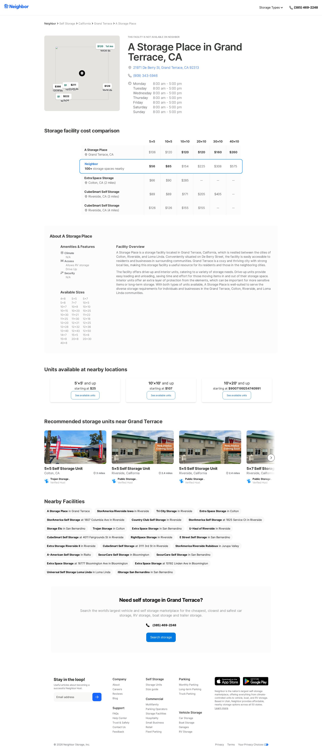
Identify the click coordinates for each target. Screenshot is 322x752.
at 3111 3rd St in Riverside (135, 546)
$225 (201, 166)
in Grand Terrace (68, 511)
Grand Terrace (103, 23)
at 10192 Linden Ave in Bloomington (171, 563)
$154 (185, 166)
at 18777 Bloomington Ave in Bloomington (87, 563)
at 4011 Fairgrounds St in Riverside (85, 537)
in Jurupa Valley (207, 546)
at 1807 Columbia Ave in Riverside (85, 519)
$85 (169, 166)
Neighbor (50, 23)
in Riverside (123, 511)
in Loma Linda (78, 572)
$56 (152, 166)
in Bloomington (123, 554)
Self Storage (67, 23)
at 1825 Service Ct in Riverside (225, 519)
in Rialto (69, 554)
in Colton (219, 511)
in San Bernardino (66, 528)
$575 (233, 166)
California (84, 23)
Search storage (161, 637)
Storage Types (269, 7)
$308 (218, 166)
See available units (85, 395)
